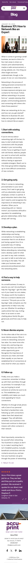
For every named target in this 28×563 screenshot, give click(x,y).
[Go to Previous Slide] (23, 499)
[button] (4, 8)
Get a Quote (13, 2)
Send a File (5, 2)
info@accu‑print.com (14, 545)
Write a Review (8, 497)
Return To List (8, 463)
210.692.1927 (14, 543)
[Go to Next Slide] (25, 499)
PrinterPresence (17, 559)
